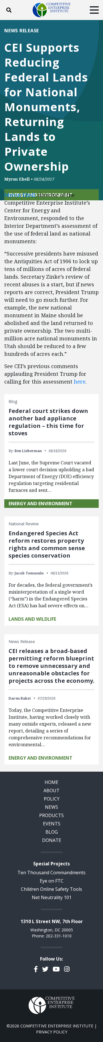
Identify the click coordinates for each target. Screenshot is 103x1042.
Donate (51, 840)
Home (51, 782)
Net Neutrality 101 (52, 897)
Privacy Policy (51, 1032)
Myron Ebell (17, 179)
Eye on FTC (52, 881)
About (51, 790)
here (80, 381)
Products (51, 815)
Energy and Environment (40, 503)
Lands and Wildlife (32, 619)
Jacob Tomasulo (29, 573)
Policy (52, 799)
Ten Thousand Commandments (51, 872)
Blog (51, 832)
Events (51, 824)
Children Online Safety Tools (51, 889)
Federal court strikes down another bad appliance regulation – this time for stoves (48, 422)
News (51, 807)
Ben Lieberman (28, 450)
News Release (21, 30)
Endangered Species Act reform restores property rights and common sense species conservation (47, 544)
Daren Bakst (20, 698)
